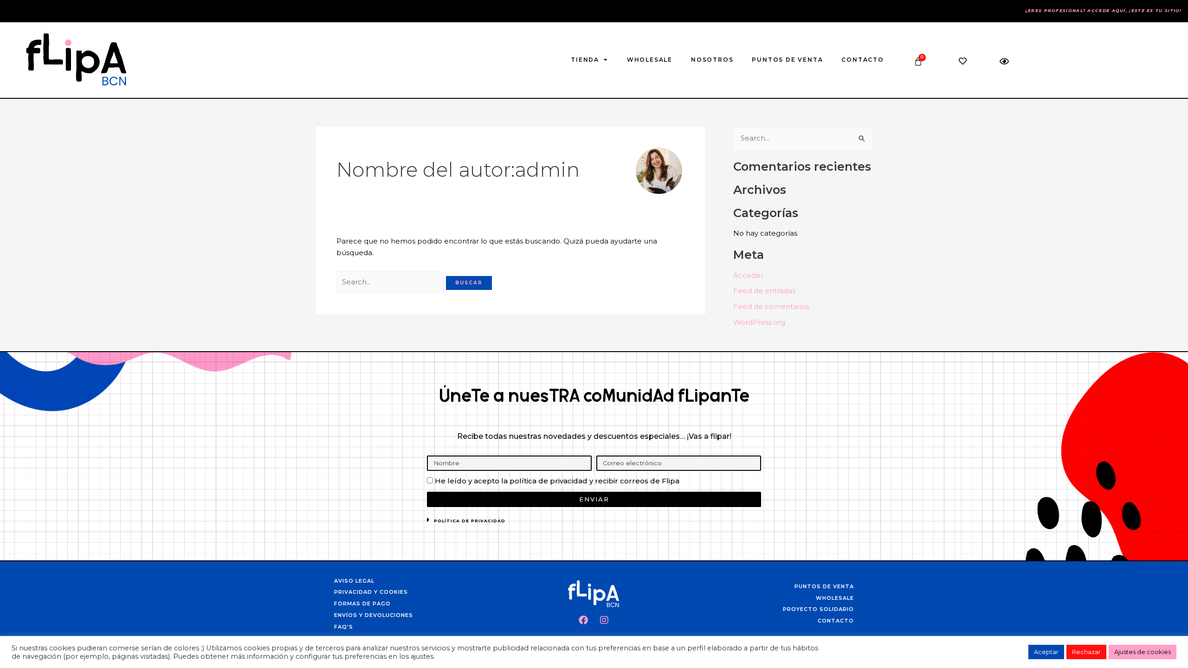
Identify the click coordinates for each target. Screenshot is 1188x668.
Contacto (862, 59)
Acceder (748, 275)
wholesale (649, 59)
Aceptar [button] (1046, 651)
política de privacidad (469, 520)
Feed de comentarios (771, 306)
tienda (585, 59)
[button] (594, 522)
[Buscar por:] (391, 281)
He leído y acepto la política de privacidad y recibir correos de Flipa (557, 480)
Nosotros (712, 59)
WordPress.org (759, 322)
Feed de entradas (764, 290)
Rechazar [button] (1086, 651)
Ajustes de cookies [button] (1142, 651)
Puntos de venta (787, 59)
